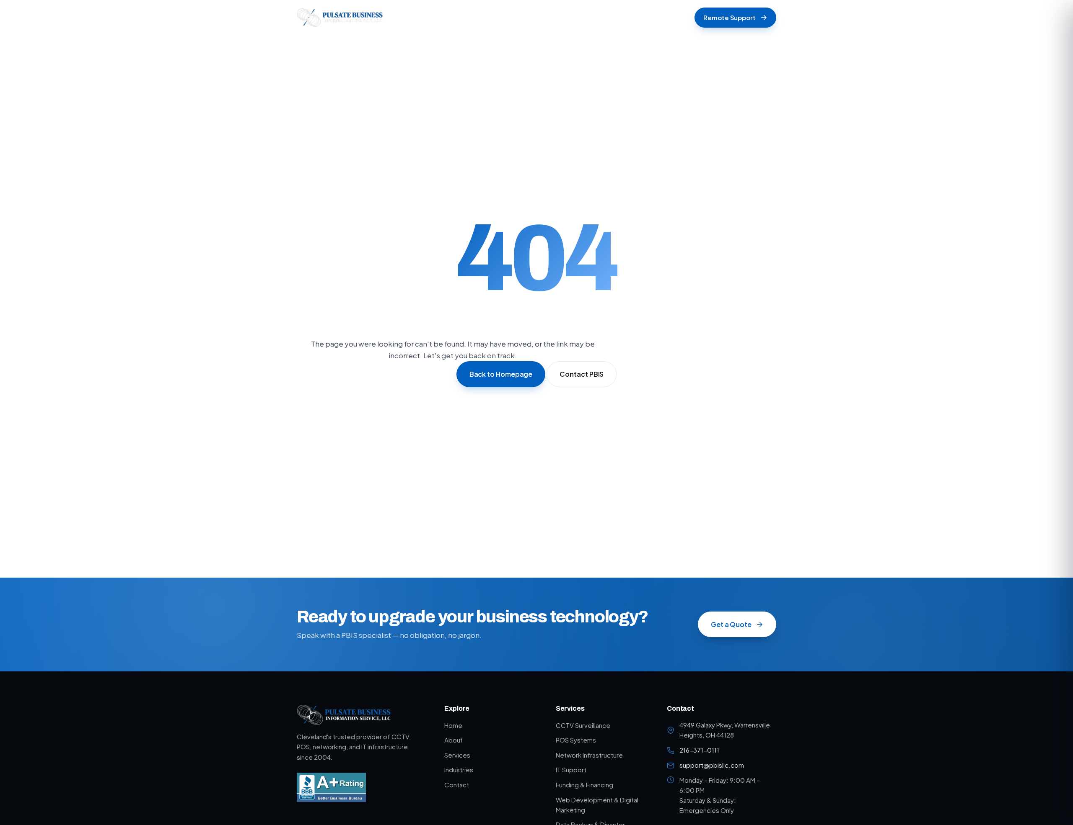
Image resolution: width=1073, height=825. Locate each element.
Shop (453, 17)
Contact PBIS (582, 374)
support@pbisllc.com (711, 765)
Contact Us (626, 17)
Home (421, 17)
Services (531, 17)
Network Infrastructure (589, 755)
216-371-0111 (699, 750)
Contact (456, 785)
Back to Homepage (501, 374)
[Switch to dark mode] (681, 17)
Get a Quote (731, 624)
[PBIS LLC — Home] (340, 17)
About (453, 740)
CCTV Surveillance (583, 725)
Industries (579, 17)
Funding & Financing (584, 785)
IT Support (571, 770)
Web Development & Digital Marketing (597, 805)
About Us (489, 17)
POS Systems (576, 740)
